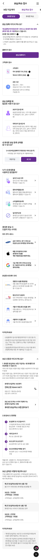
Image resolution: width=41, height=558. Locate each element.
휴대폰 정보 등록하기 (9, 34)
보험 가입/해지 (9, 9)
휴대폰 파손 (30, 16)
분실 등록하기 (20, 55)
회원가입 (12, 159)
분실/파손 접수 (27, 9)
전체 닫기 (36, 554)
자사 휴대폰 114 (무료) (20, 72)
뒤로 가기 (3, 3)
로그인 (29, 159)
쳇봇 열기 (36, 548)
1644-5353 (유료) (19, 75)
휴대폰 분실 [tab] (11, 16)
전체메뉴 (37, 3)
